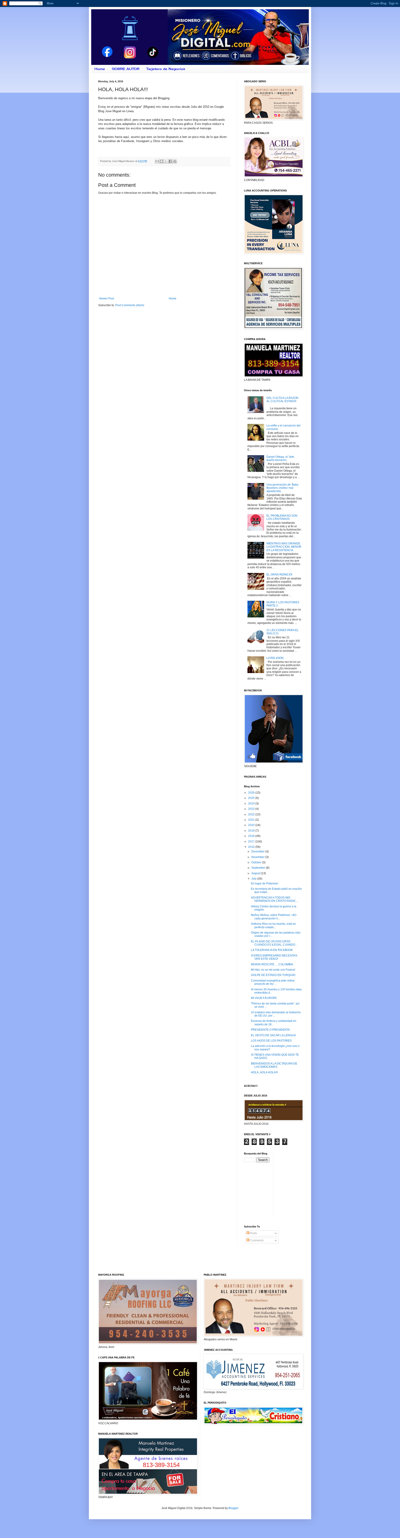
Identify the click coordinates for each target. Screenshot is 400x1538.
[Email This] (157, 161)
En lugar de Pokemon (264, 883)
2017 (251, 841)
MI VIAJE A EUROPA (264, 998)
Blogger (233, 1508)
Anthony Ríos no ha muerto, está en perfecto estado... (273, 925)
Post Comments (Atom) (129, 305)
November (258, 857)
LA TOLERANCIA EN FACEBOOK (272, 950)
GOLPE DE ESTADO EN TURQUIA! (273, 975)
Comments (256, 1240)
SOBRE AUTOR (125, 69)
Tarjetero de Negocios (165, 69)
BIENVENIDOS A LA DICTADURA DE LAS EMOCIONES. (274, 1065)
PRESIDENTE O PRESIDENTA (270, 1029)
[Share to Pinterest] (174, 161)
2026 (251, 792)
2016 (251, 846)
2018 (251, 836)
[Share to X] (166, 161)
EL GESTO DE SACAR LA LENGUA (273, 1035)
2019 (251, 830)
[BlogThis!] (161, 161)
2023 (251, 808)
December (258, 851)
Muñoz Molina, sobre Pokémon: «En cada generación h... (274, 916)
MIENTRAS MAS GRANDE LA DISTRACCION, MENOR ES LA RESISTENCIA (283, 547)
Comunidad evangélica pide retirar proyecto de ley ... (273, 982)
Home (99, 69)
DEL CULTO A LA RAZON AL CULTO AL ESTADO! (282, 399)
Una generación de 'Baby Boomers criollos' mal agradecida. (282, 488)
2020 (251, 825)
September (258, 867)
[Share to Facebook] (170, 161)
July (254, 878)
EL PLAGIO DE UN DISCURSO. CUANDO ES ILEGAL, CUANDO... (274, 943)
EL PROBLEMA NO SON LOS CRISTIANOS (281, 517)
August (256, 873)
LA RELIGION (275, 658)
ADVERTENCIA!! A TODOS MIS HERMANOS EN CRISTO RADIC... (274, 899)
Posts (253, 1233)
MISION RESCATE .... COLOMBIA (272, 964)
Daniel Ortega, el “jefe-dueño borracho (280, 458)
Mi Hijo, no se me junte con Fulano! (273, 969)
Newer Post (106, 298)
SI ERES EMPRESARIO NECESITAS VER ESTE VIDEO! (274, 957)
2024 (251, 803)
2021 (251, 819)
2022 (251, 814)
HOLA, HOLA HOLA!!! (264, 1072)
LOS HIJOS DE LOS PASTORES (271, 1040)
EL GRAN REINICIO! (279, 574)
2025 (251, 798)
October (256, 862)
